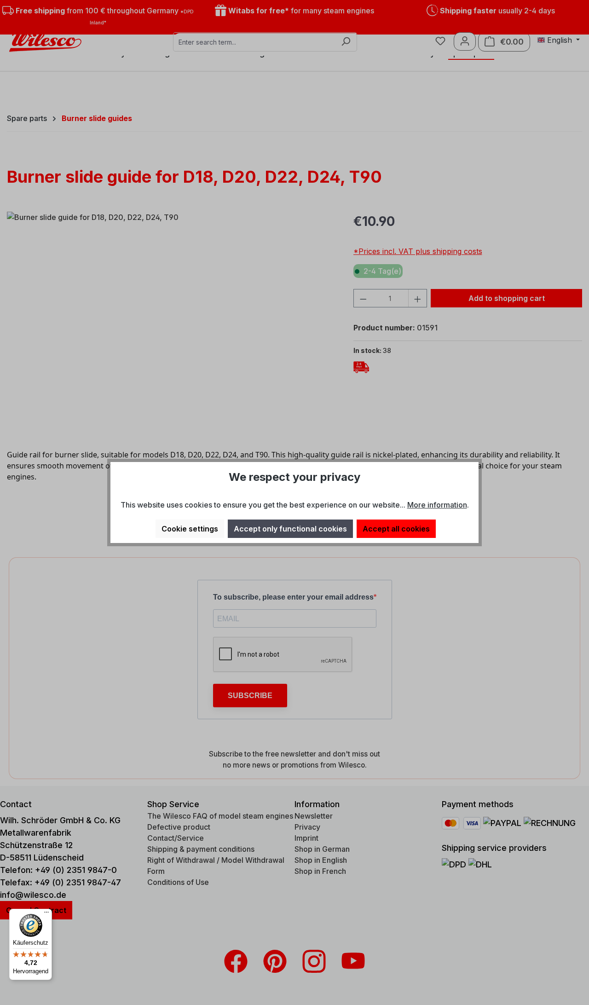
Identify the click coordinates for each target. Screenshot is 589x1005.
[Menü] (46, 914)
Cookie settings (190, 528)
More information (437, 504)
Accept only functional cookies (290, 528)
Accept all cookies (396, 528)
